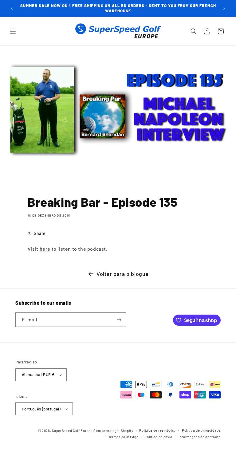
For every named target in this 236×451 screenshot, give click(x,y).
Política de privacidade (201, 430)
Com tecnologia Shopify (113, 431)
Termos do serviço (123, 437)
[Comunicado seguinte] (224, 8)
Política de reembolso (157, 430)
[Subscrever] (119, 319)
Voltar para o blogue (122, 273)
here (45, 249)
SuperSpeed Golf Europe (72, 431)
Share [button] (40, 233)
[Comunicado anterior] (12, 8)
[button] (13, 31)
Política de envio (158, 437)
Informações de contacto (200, 437)
